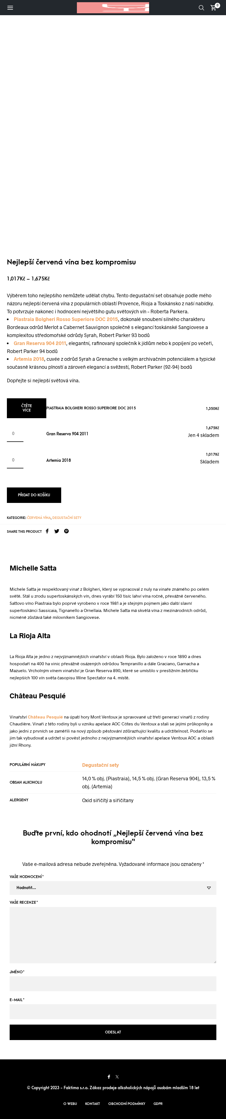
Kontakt (92, 1104)
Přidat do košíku (34, 495)
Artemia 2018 (58, 460)
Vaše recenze (24, 902)
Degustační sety (66, 518)
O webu (70, 1104)
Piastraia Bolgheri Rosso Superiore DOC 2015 (91, 408)
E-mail (17, 1000)
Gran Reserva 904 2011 (67, 434)
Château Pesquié (45, 716)
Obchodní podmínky (126, 1104)
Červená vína (39, 518)
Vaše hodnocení (27, 877)
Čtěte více (26, 408)
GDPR (158, 1104)
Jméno (17, 972)
